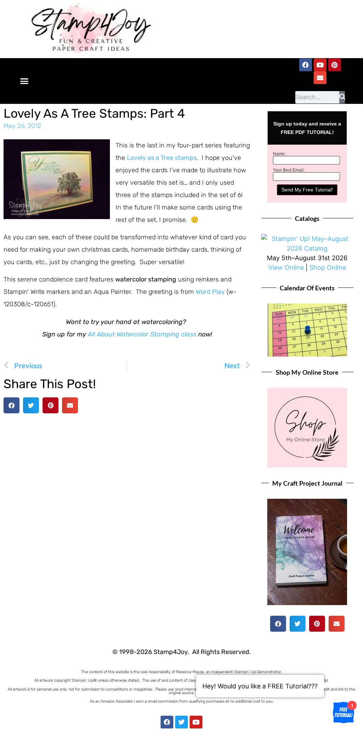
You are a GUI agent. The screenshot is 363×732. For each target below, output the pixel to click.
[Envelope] (320, 77)
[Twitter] (181, 722)
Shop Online (327, 267)
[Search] (342, 97)
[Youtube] (320, 64)
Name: (279, 154)
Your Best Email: (289, 170)
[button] (24, 81)
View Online (286, 267)
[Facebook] (305, 64)
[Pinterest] (334, 64)
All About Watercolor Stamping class (142, 334)
